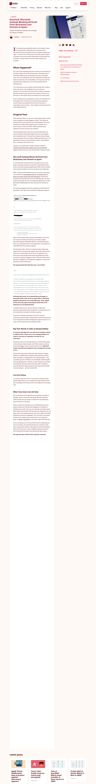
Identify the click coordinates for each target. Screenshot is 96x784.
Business (39, 7)
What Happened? (65, 57)
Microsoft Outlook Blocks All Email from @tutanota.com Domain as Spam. (71, 67)
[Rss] (74, 45)
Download (24, 7)
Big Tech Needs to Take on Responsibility (68, 73)
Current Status (65, 78)
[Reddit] (60, 45)
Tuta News (13, 16)
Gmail (20, 419)
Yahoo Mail (26, 419)
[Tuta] (13, 3)
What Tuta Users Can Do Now (69, 81)
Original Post (63, 61)
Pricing (32, 7)
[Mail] (70, 45)
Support (68, 7)
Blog (56, 7)
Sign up (83, 3)
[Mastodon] (63, 45)
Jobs (61, 7)
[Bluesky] (67, 45)
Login (76, 3)
